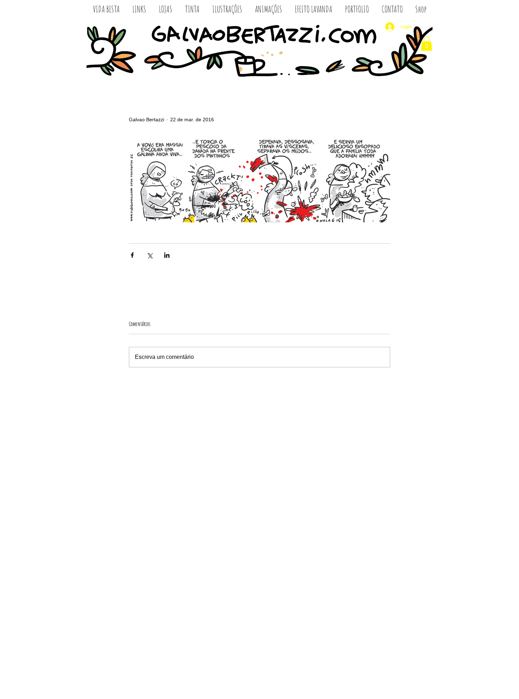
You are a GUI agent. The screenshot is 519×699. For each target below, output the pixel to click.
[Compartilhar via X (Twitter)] (149, 255)
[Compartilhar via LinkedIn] (166, 255)
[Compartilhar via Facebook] (132, 255)
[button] (426, 43)
